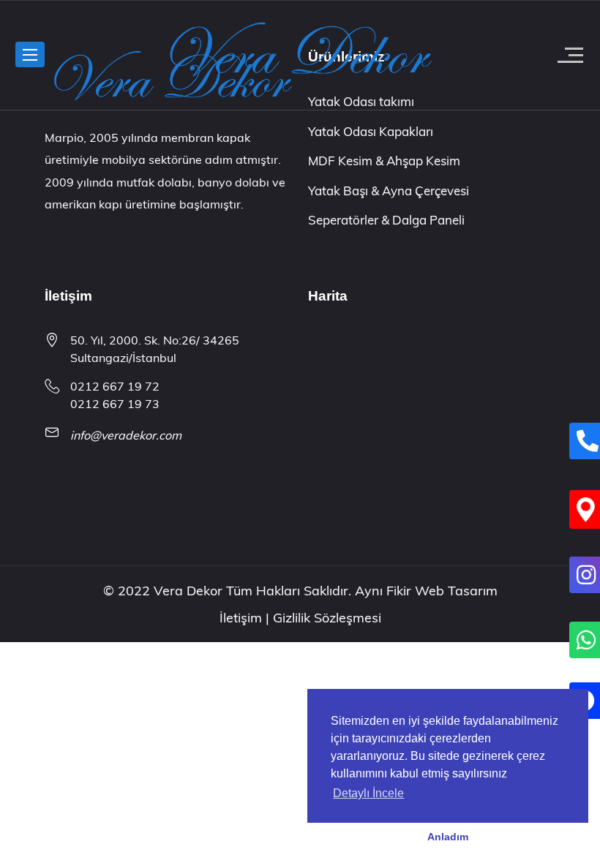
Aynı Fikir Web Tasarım (426, 590)
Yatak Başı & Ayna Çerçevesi (388, 190)
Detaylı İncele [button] (368, 793)
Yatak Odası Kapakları (370, 131)
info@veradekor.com (125, 435)
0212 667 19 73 (115, 403)
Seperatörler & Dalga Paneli (386, 219)
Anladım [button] (447, 837)
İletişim (243, 617)
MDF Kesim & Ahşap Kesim (384, 160)
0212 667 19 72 (115, 386)
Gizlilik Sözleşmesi (327, 617)
